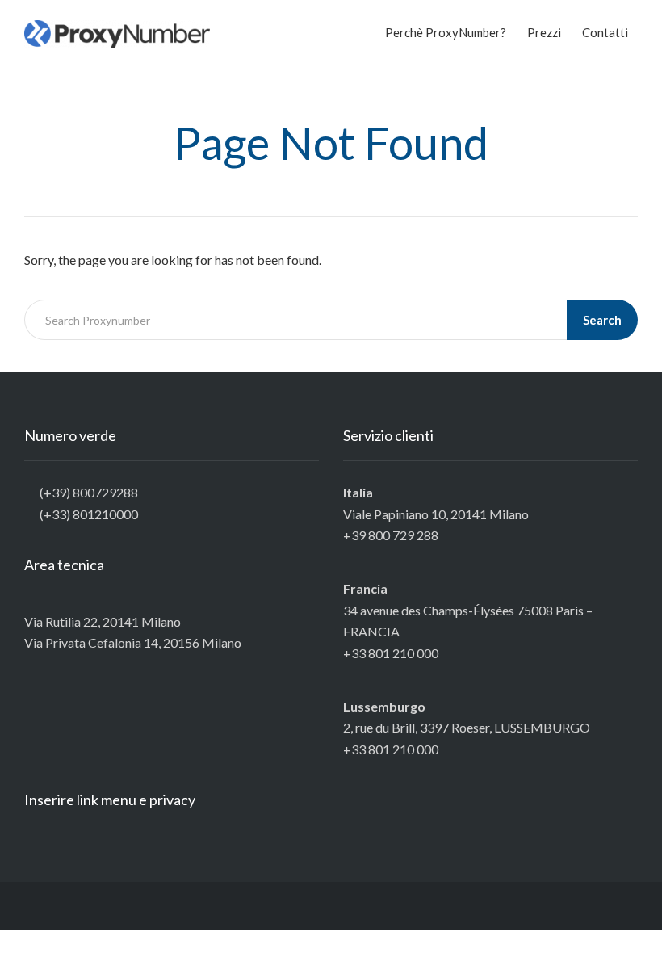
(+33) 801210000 (89, 514)
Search (602, 320)
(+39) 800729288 (89, 492)
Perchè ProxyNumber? (445, 32)
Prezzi (544, 32)
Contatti (605, 32)
